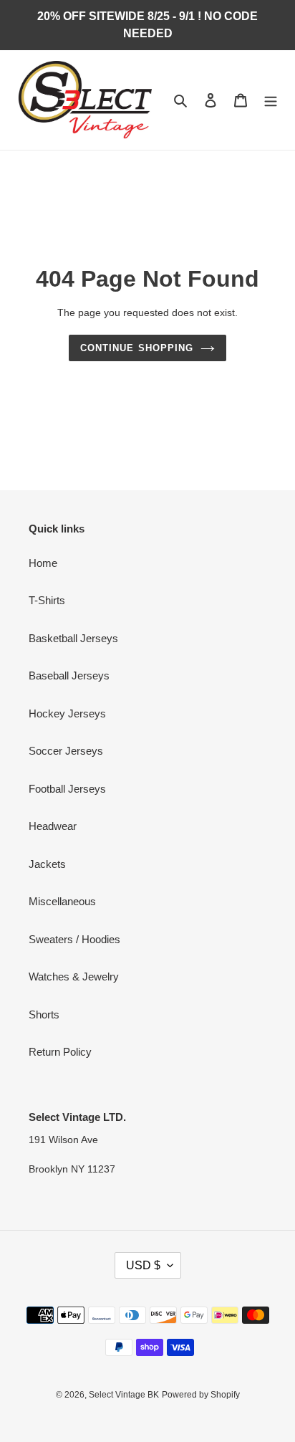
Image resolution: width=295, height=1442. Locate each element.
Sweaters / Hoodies (74, 939)
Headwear (53, 826)
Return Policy (60, 1052)
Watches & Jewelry (74, 976)
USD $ (143, 1265)
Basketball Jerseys (73, 638)
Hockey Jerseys (67, 713)
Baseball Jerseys (69, 675)
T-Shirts (47, 600)
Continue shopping (136, 348)
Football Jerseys (67, 789)
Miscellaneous (62, 901)
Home (43, 563)
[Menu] (271, 100)
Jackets (47, 864)
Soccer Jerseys (66, 751)
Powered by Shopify (201, 1395)
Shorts (44, 1014)
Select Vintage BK (124, 1395)
